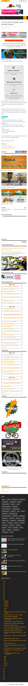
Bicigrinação (22, 499)
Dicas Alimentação (6, 506)
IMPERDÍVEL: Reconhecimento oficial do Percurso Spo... (13, 619)
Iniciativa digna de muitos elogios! (11, 638)
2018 (4, 595)
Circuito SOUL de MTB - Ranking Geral (13, 629)
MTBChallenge (21, 520)
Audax (8, 499)
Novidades (10, 522)
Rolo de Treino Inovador (9, 643)
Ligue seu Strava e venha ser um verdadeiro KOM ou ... (15, 636)
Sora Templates (12, 684)
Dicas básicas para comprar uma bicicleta (16, 560)
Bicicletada (14, 499)
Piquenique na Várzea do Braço (11, 625)
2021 (4, 590)
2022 (4, 588)
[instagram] (21, 1)
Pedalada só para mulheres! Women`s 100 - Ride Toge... (15, 633)
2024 (4, 584)
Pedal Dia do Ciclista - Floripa (8, 187)
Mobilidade (13, 520)
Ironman (18, 518)
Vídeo (11, 532)
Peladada (18, 525)
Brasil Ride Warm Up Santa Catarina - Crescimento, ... (12, 653)
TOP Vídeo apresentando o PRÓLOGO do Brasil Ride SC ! (15, 612)
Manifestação (5, 520)
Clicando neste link (6, 145)
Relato (21, 527)
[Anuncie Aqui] (12, 14)
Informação (4, 518)
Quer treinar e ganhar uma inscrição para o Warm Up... (15, 641)
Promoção (15, 527)
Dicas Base (15, 506)
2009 (4, 679)
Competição (12, 501)
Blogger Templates (20, 684)
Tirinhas (9, 529)
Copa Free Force (5, 504)
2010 (4, 677)
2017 (4, 597)
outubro (6, 604)
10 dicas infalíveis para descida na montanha (16, 571)
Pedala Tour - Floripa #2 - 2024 (8, 170)
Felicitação (4, 513)
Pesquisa (4, 527)
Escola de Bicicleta (5, 488)
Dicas (18, 504)
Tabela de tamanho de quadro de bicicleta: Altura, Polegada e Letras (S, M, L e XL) (16, 539)
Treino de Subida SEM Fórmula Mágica (15, 544)
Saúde (3, 529)
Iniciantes (12, 518)
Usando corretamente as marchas (14, 566)
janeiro (5, 665)
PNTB (10, 527)
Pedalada (8, 28)
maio (5, 658)
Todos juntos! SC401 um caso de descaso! (13, 621)
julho (5, 610)
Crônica (13, 504)
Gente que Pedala (13, 513)
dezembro (6, 601)
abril (5, 660)
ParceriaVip (4, 525)
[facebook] (19, 1)
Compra (19, 501)
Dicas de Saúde (16, 508)
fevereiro (6, 663)
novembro (6, 603)
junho (5, 656)
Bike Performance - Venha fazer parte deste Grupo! (14, 650)
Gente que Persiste (6, 515)
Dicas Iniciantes (5, 511)
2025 (4, 582)
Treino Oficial (5, 532)
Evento (21, 26)
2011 (4, 675)
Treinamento (16, 529)
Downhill (13, 511)
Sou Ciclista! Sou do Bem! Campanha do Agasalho (15, 648)
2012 (4, 673)
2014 (4, 669)
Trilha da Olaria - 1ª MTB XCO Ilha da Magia (14, 623)
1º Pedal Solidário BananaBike (11, 616)
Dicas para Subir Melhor (12, 549)
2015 (4, 668)
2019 (4, 594)
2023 (4, 586)
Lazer (23, 518)
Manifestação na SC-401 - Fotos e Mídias (13, 614)
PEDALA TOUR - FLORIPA (7, 203)
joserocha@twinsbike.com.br (7, 148)
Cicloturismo (5, 501)
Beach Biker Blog (5, 491)
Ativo (2, 490)
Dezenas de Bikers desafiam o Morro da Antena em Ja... (14, 646)
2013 (4, 671)
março (5, 662)
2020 (4, 592)
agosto (5, 608)
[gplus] (26, 1)
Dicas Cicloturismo (6, 508)
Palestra (3, 28)
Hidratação (22, 515)
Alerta (3, 499)
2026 (4, 581)
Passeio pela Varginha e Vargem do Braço (13, 630)
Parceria (22, 522)
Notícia (3, 522)
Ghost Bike (15, 515)
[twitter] (23, 1)
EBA (18, 511)
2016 (4, 599)
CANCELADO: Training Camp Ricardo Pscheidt (14, 627)
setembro (6, 606)
